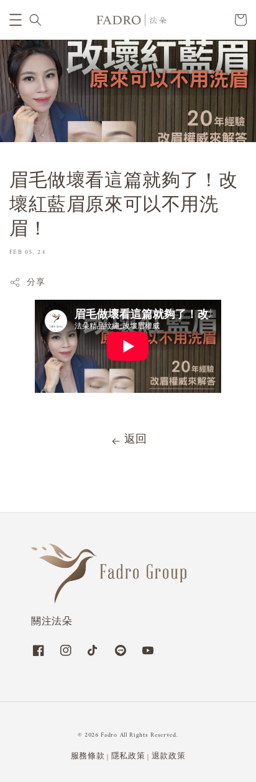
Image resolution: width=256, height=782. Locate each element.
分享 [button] (36, 282)
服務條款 (88, 756)
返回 (135, 439)
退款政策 (169, 756)
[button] (15, 20)
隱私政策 (128, 756)
